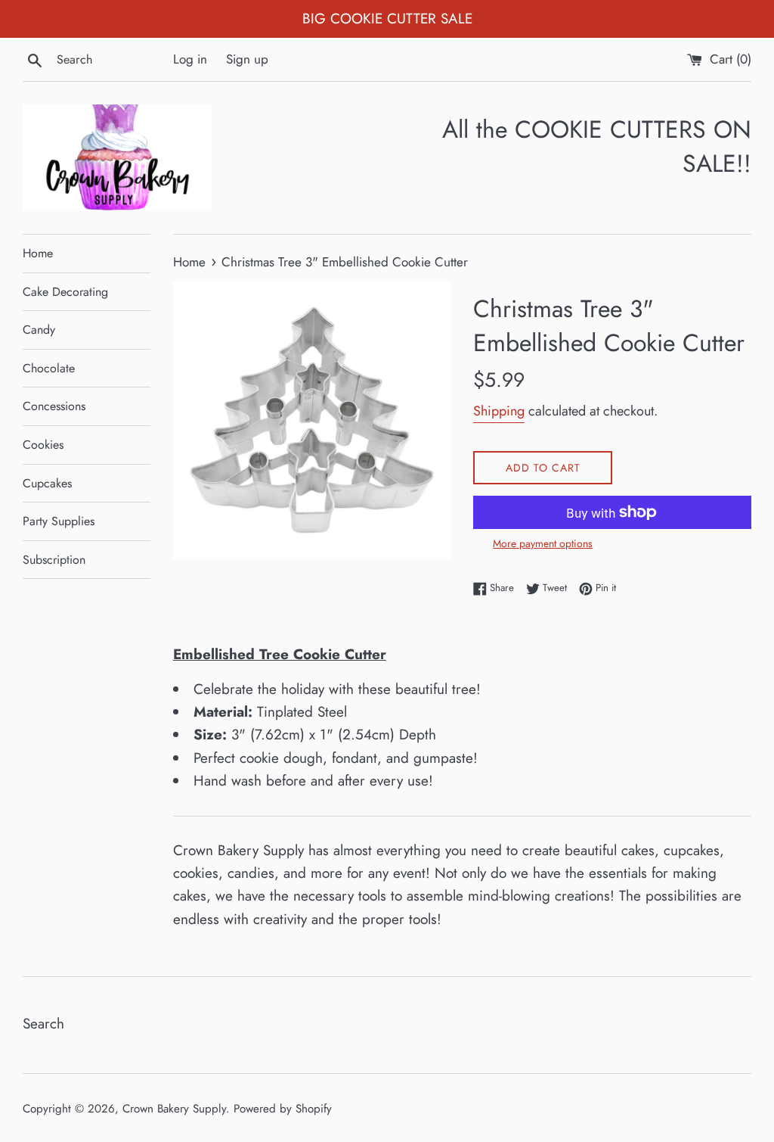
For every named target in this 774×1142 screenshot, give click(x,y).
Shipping (499, 411)
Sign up (247, 59)
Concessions (54, 406)
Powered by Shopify (283, 1108)
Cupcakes (47, 483)
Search (43, 1023)
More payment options (543, 543)
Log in (190, 59)
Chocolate (49, 368)
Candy (39, 329)
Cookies (43, 444)
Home (38, 253)
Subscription (54, 559)
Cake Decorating (65, 291)
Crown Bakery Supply (174, 1108)
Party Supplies (58, 521)
